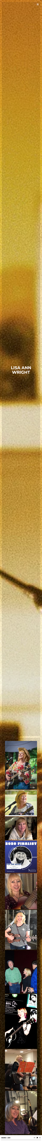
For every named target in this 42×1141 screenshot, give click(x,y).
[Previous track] (34, 1138)
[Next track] (40, 1138)
